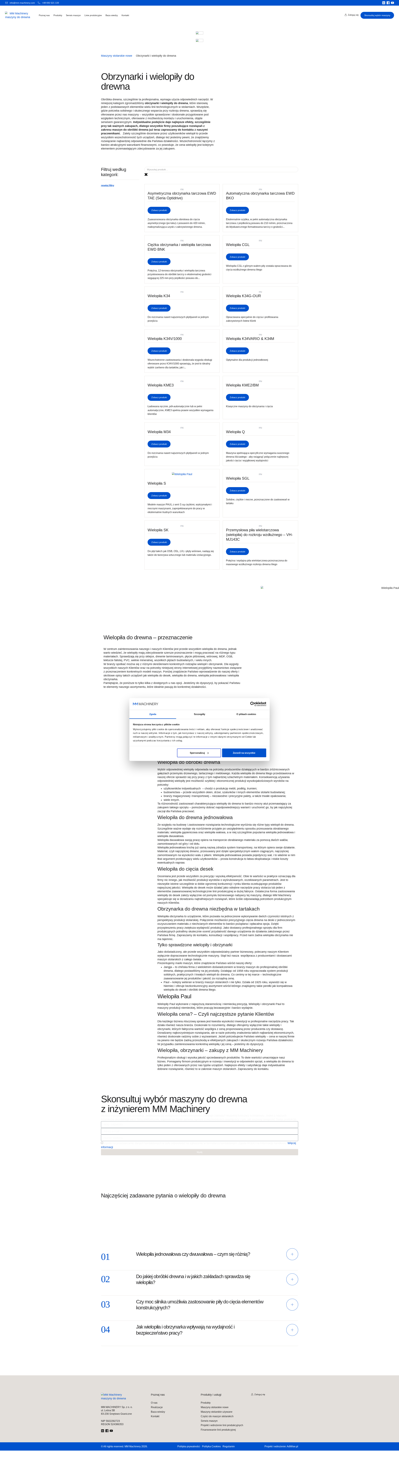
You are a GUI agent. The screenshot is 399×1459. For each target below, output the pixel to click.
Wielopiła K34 (159, 296)
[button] (199, 1259)
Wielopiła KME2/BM (242, 385)
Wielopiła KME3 (161, 385)
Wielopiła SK (158, 530)
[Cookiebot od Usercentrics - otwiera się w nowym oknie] (252, 704)
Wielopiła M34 (159, 432)
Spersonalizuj (197, 752)
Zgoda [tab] (152, 714)
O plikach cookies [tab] (246, 714)
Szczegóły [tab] (199, 714)
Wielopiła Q (235, 432)
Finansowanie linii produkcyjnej (218, 1430)
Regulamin (229, 1446)
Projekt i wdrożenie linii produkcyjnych (222, 1425)
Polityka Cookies (211, 1446)
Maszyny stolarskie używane (216, 1412)
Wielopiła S (157, 483)
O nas (154, 1403)
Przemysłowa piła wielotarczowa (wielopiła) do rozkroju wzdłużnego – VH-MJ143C (259, 534)
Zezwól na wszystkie (244, 752)
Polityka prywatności (188, 1446)
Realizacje (157, 1407)
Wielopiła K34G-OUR (243, 296)
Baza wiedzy (112, 15)
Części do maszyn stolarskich (217, 1416)
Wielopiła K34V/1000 (165, 339)
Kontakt (125, 15)
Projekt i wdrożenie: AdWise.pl (281, 1446)
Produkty (57, 15)
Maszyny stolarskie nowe (116, 55)
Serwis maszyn (73, 15)
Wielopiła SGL (237, 478)
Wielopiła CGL (238, 245)
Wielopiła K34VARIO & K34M (250, 339)
